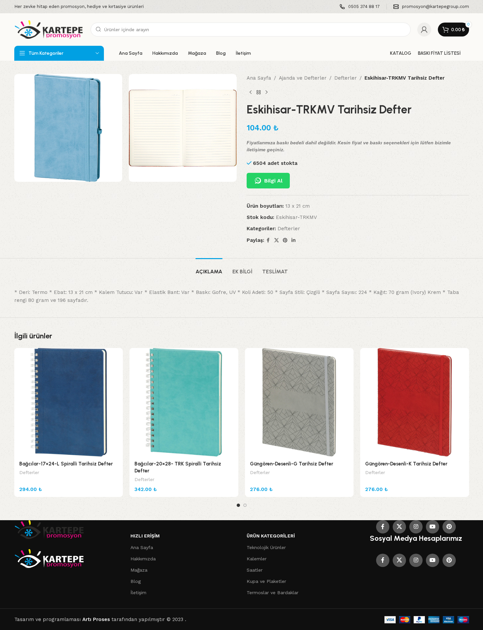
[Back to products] (259, 93)
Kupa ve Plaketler (266, 581)
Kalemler (257, 558)
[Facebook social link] (268, 240)
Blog (135, 581)
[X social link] (276, 240)
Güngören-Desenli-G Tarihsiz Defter (291, 464)
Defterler (345, 78)
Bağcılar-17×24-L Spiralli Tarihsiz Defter (66, 464)
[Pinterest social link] (285, 240)
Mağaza (138, 570)
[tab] (209, 268)
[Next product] (267, 93)
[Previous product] (251, 93)
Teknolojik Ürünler (266, 547)
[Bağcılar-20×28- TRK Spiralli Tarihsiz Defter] (183, 402)
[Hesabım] (424, 29)
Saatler (255, 570)
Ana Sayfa (259, 78)
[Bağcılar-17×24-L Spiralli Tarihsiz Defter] (68, 402)
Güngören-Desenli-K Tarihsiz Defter (406, 464)
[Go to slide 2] (245, 505)
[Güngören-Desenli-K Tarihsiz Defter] (414, 402)
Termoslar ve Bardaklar (272, 592)
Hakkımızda (143, 558)
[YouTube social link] (432, 526)
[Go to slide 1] (238, 505)
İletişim (138, 592)
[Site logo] (49, 29)
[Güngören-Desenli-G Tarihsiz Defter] (299, 402)
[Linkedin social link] (293, 240)
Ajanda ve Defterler (303, 78)
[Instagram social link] (416, 526)
